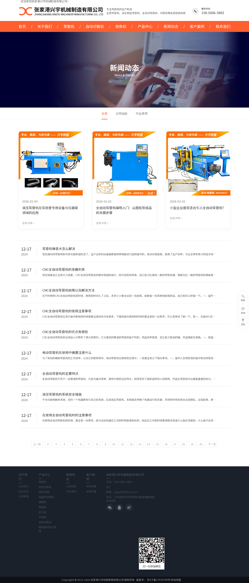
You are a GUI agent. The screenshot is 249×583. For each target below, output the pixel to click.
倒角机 (120, 26)
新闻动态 (171, 26)
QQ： (109, 487)
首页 (22, 26)
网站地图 (176, 580)
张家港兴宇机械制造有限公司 (125, 474)
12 (131, 444)
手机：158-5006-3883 (119, 482)
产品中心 (145, 26)
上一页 (37, 444)
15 (157, 444)
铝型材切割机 (46, 497)
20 (200, 444)
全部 (104, 113)
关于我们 (44, 26)
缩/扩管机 (44, 492)
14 (148, 444)
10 (113, 444)
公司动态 (121, 113)
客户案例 (197, 26)
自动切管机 (95, 26)
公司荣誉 (24, 496)
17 (174, 444)
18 (183, 444)
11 (122, 444)
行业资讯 (141, 113)
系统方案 (91, 486)
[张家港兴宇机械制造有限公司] (61, 11)
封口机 (42, 512)
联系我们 (223, 26)
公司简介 (24, 486)
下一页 (212, 444)
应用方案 (91, 491)
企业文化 (24, 491)
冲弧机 (42, 517)
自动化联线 (45, 522)
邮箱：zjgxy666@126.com (121, 492)
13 (139, 444)
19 (192, 444)
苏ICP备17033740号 (158, 580)
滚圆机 (42, 502)
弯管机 (68, 26)
